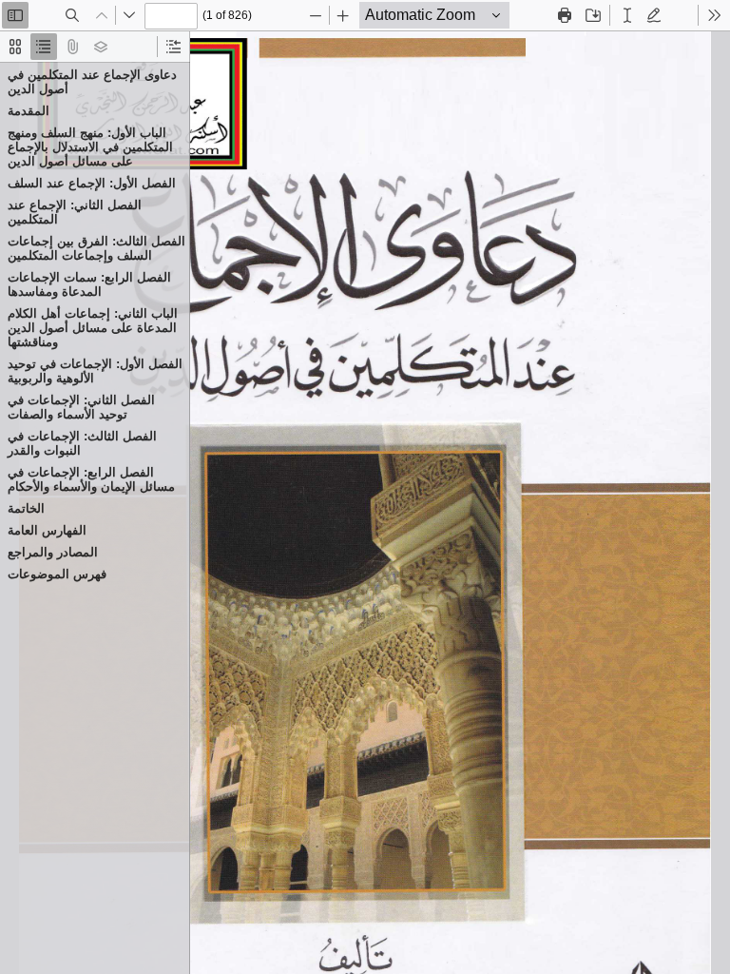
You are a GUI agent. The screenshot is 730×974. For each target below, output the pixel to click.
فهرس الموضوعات (57, 574)
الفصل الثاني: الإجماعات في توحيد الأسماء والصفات (81, 407)
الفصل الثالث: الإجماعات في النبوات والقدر (82, 443)
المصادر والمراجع (53, 552)
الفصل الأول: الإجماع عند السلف (92, 183)
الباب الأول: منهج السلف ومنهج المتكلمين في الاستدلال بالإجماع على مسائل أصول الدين (90, 147)
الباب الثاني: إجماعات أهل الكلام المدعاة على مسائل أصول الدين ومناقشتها (93, 327)
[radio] (15, 46)
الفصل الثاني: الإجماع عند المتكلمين (75, 212)
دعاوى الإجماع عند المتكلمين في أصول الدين (92, 82)
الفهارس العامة (47, 530)
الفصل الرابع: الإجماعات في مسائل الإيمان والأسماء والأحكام (91, 479)
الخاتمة (26, 508)
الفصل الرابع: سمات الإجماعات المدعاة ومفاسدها (89, 284)
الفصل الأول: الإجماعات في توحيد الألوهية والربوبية (95, 371)
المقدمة (28, 111)
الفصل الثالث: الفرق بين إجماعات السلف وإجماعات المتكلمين (96, 248)
